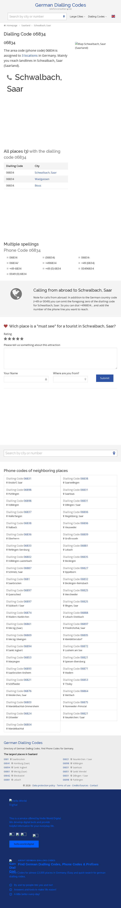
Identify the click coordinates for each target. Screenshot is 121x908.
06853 (19, 657)
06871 (75, 668)
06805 (75, 635)
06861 (19, 624)
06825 (75, 590)
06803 (19, 702)
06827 (75, 568)
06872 (75, 646)
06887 (19, 568)
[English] (113, 16)
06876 (19, 691)
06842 (14, 775)
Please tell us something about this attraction (32, 345)
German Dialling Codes (60, 5)
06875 (75, 702)
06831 (19, 478)
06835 (75, 557)
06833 (19, 545)
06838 (75, 478)
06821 (75, 657)
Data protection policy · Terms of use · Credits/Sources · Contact (65, 785)
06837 (19, 512)
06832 (75, 579)
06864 (75, 691)
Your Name (11, 373)
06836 (19, 534)
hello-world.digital (24, 844)
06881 (75, 545)
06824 (19, 713)
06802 (19, 557)
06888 (75, 612)
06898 (19, 489)
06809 (75, 534)
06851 (74, 771)
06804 (19, 724)
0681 (18, 579)
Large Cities (76, 16)
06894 (19, 646)
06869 (19, 635)
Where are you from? (66, 373)
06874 (19, 612)
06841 (17, 763)
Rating (8, 334)
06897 (19, 590)
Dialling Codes (96, 16)
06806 (75, 512)
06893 (19, 668)
